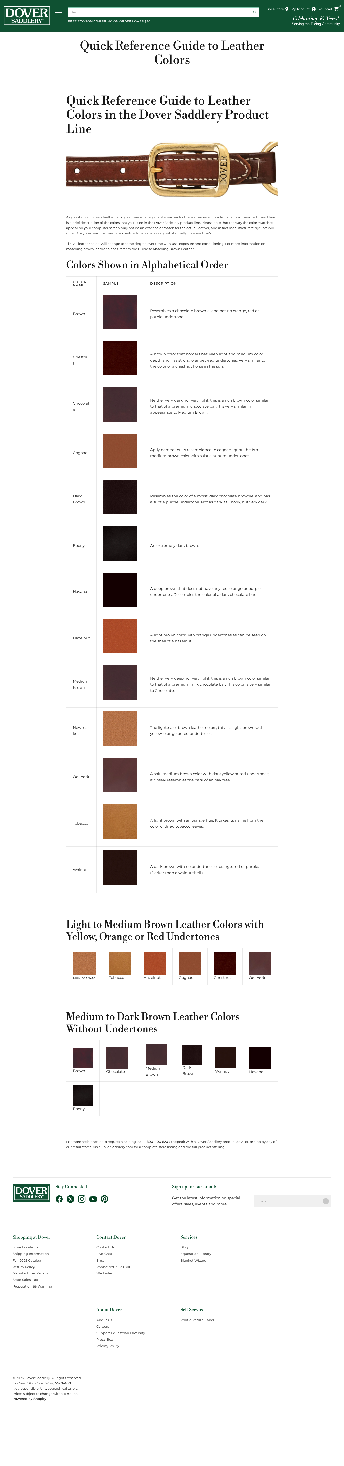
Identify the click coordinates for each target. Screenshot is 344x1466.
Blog (184, 1247)
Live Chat (104, 1254)
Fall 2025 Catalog (27, 1260)
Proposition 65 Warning (32, 1286)
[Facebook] (61, 1199)
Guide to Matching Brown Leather (166, 249)
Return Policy (24, 1267)
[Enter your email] (326, 1201)
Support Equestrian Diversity (120, 1333)
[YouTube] (95, 1199)
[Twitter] (72, 1199)
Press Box (104, 1339)
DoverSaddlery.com (117, 1147)
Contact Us (105, 1247)
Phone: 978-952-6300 (113, 1267)
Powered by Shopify (29, 1399)
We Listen (104, 1273)
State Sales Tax (25, 1280)
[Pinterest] (106, 1199)
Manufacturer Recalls (30, 1273)
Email (101, 1260)
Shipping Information (31, 1254)
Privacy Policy (107, 1346)
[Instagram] (83, 1199)
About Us (104, 1320)
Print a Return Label (197, 1320)
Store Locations (25, 1247)
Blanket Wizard (193, 1260)
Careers (102, 1326)
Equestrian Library (195, 1254)
